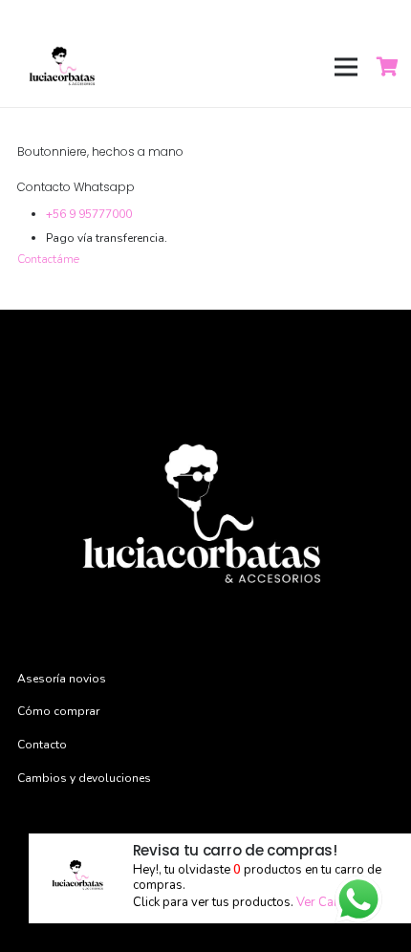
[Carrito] (388, 67)
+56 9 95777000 (89, 214)
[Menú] (345, 67)
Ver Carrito (326, 902)
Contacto (42, 744)
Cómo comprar (58, 711)
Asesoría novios (61, 678)
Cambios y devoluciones (84, 778)
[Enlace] (63, 67)
